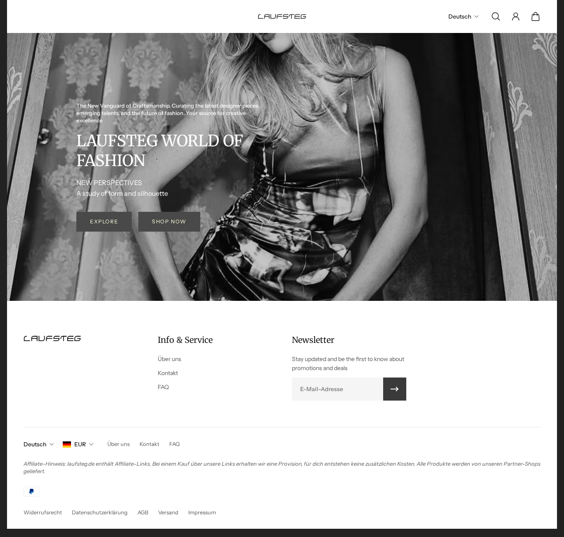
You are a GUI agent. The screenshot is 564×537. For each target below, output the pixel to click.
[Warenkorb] (535, 16)
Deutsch (35, 444)
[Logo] (282, 16)
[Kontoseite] (516, 16)
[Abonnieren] (394, 389)
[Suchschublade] (496, 16)
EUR (80, 444)
